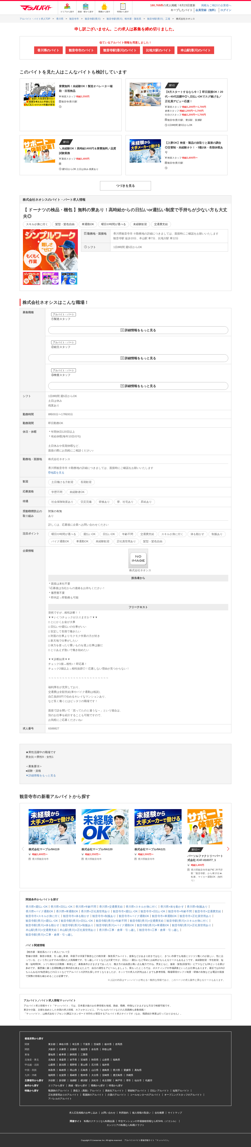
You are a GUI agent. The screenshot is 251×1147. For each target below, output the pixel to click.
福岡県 (51, 1075)
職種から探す (98, 1085)
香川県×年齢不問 (85, 906)
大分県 (94, 1075)
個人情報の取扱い (141, 1112)
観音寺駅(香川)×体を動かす (42, 925)
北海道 (51, 1059)
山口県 (94, 1070)
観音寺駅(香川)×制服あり (77, 925)
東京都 (51, 1044)
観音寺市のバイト (81, 50)
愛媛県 (127, 1070)
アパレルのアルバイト (60, 1098)
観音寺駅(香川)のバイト (120, 50)
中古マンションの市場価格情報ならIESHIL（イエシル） (147, 1121)
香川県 (116, 1070)
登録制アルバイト (137, 1090)
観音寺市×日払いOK (153, 911)
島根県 (62, 1070)
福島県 (116, 1059)
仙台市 (138, 1080)
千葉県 (86, 1044)
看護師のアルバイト (93, 1094)
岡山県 (73, 1070)
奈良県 (94, 1049)
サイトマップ (175, 1112)
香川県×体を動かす (172, 906)
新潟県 (62, 1064)
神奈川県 (63, 1044)
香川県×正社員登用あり (95, 911)
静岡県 (73, 1054)
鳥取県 (51, 1070)
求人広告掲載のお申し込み (83, 1112)
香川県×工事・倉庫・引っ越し (117, 929)
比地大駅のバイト (158, 50)
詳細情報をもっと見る (140, 330)
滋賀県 (84, 1049)
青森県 (62, 1059)
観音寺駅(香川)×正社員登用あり (191, 925)
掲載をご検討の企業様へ (216, 5)
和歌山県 (107, 1049)
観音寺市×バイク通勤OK (134, 916)
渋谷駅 (51, 1080)
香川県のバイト (48, 50)
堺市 (128, 1080)
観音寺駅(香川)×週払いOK (42, 920)
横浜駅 (84, 1080)
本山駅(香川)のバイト (196, 50)
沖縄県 (129, 1075)
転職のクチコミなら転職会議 (99, 1121)
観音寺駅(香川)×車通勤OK (153, 925)
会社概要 (159, 1112)
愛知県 (51, 1054)
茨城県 (97, 1044)
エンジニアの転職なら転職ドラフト (125, 1125)
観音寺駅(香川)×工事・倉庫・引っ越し (49, 934)
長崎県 (73, 1075)
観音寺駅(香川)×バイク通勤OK (115, 925)
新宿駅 (62, 1080)
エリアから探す (56, 1085)
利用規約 (123, 1112)
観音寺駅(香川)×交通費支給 (147, 920)
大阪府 (51, 1049)
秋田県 (94, 1059)
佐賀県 (62, 1075)
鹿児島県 (117, 1075)
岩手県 (73, 1059)
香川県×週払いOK (37, 906)
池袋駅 (73, 1080)
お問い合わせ (108, 1112)
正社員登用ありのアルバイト (63, 1094)
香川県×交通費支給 (111, 906)
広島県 (84, 1070)
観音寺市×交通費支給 (208, 911)
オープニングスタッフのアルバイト (183, 1094)
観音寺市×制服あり (104, 916)
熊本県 (84, 1075)
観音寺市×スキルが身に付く (43, 916)
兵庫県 (62, 1049)
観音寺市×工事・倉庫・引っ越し (159, 929)
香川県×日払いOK (62, 906)
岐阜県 (62, 1054)
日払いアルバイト (159, 1090)
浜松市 (94, 1080)
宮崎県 (105, 1075)
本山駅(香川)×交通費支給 (41, 929)
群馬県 (118, 1044)
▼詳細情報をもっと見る (41, 775)
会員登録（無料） (206, 10)
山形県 (105, 1059)
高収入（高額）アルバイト (87, 1090)
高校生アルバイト (114, 1090)
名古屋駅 (107, 1080)
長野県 (73, 1064)
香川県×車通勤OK (67, 911)
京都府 (73, 1049)
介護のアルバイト (116, 1094)
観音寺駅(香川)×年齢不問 (111, 920)
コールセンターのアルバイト (145, 1094)
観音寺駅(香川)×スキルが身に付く (187, 920)
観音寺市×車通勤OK (164, 916)
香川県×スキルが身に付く (141, 906)
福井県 (105, 1064)
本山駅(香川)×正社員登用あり (78, 929)
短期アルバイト (181, 1090)
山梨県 (51, 1064)
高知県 (138, 1070)
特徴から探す (116, 1085)
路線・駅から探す (77, 1085)
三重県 (84, 1054)
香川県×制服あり (197, 906)
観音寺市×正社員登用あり (195, 916)
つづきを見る (125, 185)
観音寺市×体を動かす (76, 916)
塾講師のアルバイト (58, 1090)
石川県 (94, 1064)
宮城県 (84, 1059)
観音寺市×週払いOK (125, 911)
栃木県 (108, 1044)
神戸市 (118, 1080)
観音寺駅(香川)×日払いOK (77, 920)
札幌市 (148, 1080)
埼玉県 (75, 1044)
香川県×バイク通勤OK (39, 911)
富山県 (84, 1064)
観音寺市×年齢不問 (180, 911)
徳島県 (105, 1070)
